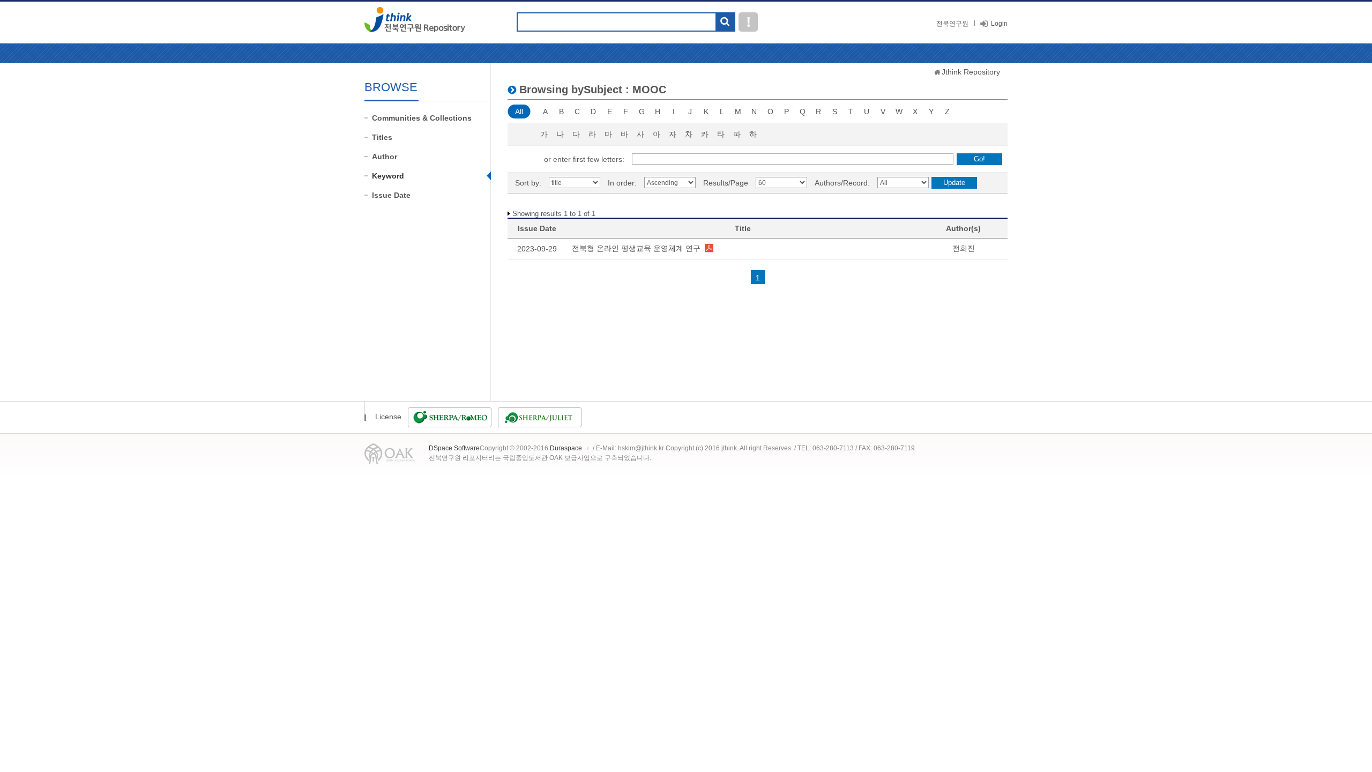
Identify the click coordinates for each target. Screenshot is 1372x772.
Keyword (388, 176)
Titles (382, 137)
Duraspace (566, 448)
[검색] (724, 22)
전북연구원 (952, 23)
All (519, 111)
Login (999, 23)
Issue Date (391, 195)
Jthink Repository (971, 72)
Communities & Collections (422, 118)
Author (384, 156)
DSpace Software (454, 448)
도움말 (748, 22)
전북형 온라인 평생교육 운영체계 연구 (636, 248)
